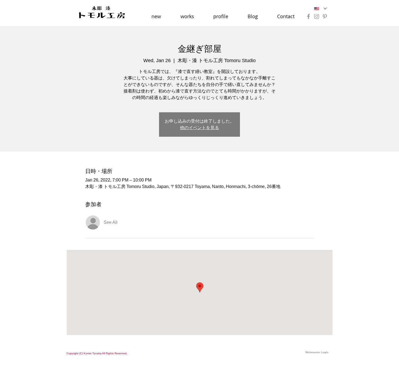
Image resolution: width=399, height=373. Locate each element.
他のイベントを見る (199, 127)
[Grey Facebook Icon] (308, 16)
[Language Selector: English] (320, 8)
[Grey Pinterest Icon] (324, 16)
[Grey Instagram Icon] (316, 16)
